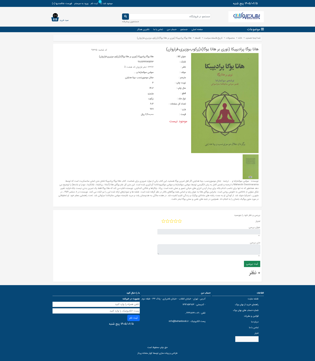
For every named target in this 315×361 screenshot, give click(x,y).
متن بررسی (255, 242)
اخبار (256, 333)
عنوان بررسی (254, 227)
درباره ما (255, 322)
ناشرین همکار (143, 29)
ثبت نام (94, 3)
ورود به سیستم (81, 3)
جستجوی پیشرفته (130, 21)
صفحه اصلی (197, 29)
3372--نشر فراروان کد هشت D (139, 67)
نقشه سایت (253, 299)
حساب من (172, 29)
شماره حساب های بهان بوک (246, 310)
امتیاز (258, 221)
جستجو (184, 29)
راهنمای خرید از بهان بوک (247, 304)
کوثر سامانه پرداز (144, 353)
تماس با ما (158, 29)
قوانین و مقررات (251, 316)
